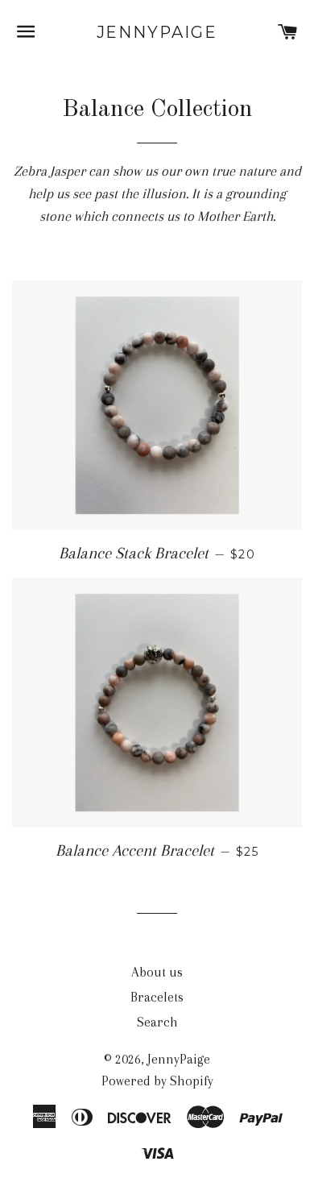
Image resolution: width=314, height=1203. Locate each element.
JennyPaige (157, 32)
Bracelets (157, 997)
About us (157, 972)
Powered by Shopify (157, 1081)
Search (157, 1022)
